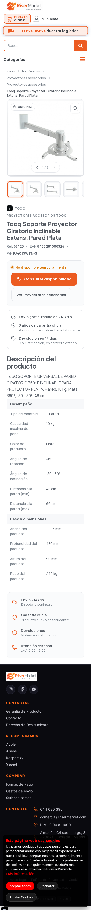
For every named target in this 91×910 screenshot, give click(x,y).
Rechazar (47, 886)
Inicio (11, 71)
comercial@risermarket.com (63, 817)
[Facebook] (22, 689)
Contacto (13, 718)
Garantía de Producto (23, 711)
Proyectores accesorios (26, 78)
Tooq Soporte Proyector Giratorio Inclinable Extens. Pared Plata (41, 93)
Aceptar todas (20, 886)
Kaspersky (15, 758)
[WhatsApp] (33, 689)
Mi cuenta (50, 19)
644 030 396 (51, 809)
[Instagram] (10, 689)
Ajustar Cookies (21, 897)
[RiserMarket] (24, 6)
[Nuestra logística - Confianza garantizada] (45, 31)
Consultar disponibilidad (48, 279)
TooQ (17, 208)
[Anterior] (36, 167)
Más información (20, 873)
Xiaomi (11, 764)
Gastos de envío (19, 791)
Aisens (11, 751)
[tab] (15, 189)
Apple (11, 744)
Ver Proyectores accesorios (41, 294)
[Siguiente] (54, 167)
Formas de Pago (19, 784)
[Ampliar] (75, 108)
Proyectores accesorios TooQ (36, 215)
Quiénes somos (18, 798)
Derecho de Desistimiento (27, 725)
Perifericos (31, 71)
